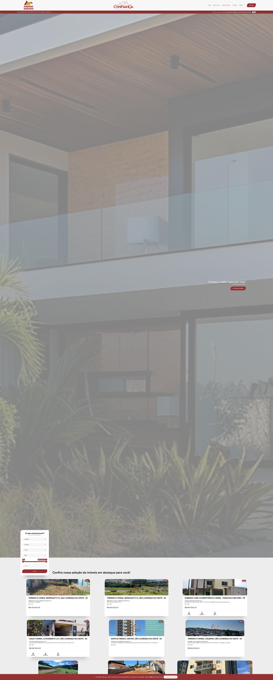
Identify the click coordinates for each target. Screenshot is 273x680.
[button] (34, 539)
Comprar (234, 5)
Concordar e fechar (170, 677)
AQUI (151, 677)
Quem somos (216, 5)
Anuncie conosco (226, 5)
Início (209, 5)
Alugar (241, 5)
